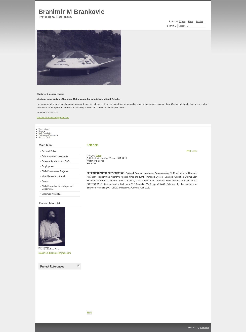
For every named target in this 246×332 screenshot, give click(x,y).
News (98, 156)
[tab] (79, 266)
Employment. (48, 166)
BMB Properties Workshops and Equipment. (57, 187)
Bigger (182, 21)
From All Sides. (49, 151)
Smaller (199, 21)
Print (189, 151)
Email (194, 151)
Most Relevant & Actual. (53, 176)
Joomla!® (204, 327)
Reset (190, 21)
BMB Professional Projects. (55, 171)
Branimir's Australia (51, 194)
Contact (45, 181)
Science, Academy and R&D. (56, 161)
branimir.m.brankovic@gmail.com (53, 117)
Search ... (172, 26)
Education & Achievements (55, 156)
